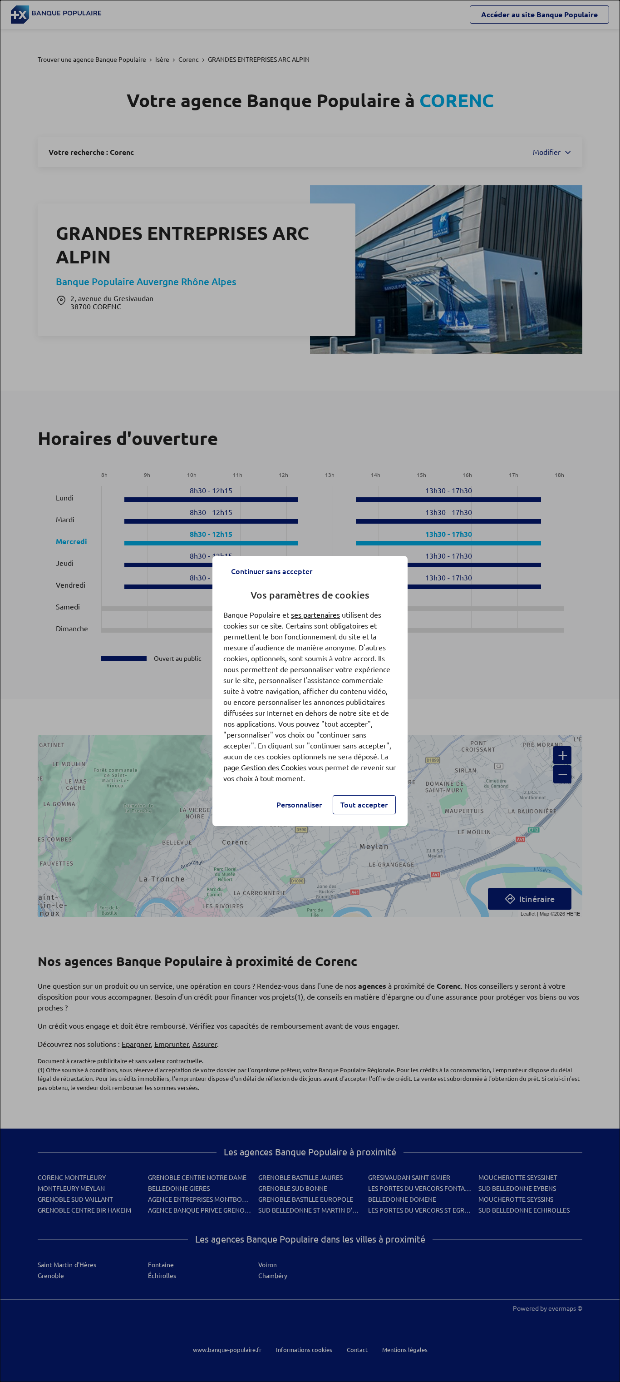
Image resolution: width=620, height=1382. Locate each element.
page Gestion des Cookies (264, 767)
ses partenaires (315, 615)
